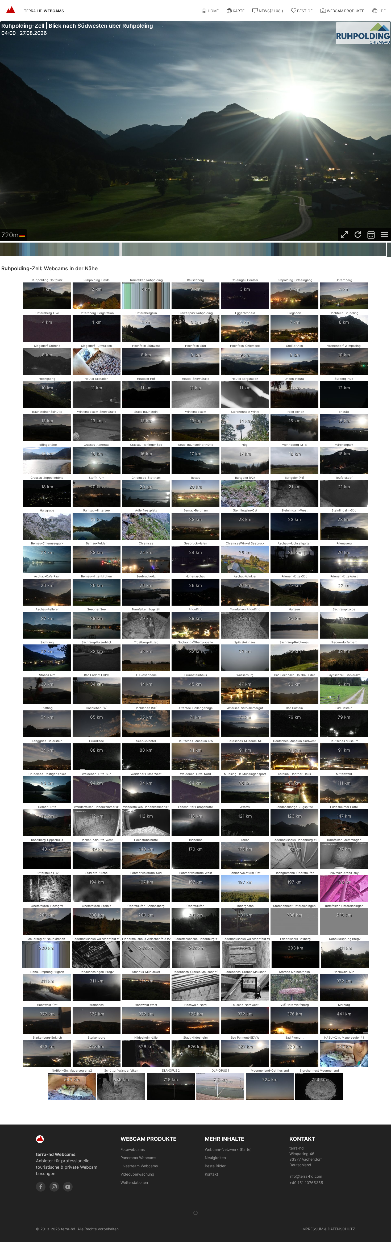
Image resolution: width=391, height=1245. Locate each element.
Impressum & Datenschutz (328, 1229)
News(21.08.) (271, 11)
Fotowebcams (132, 1149)
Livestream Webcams (139, 1166)
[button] (379, 10)
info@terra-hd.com (305, 1176)
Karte (238, 11)
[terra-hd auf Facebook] (40, 1187)
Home (213, 11)
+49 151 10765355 (306, 1182)
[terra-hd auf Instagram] (54, 1187)
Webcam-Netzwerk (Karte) (228, 1149)
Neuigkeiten (215, 1157)
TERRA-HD (44, 11)
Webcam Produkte (345, 11)
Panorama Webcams (138, 1157)
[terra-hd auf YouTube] (68, 1187)
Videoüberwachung (137, 1174)
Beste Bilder (215, 1166)
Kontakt (211, 1174)
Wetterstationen (134, 1182)
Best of (305, 11)
